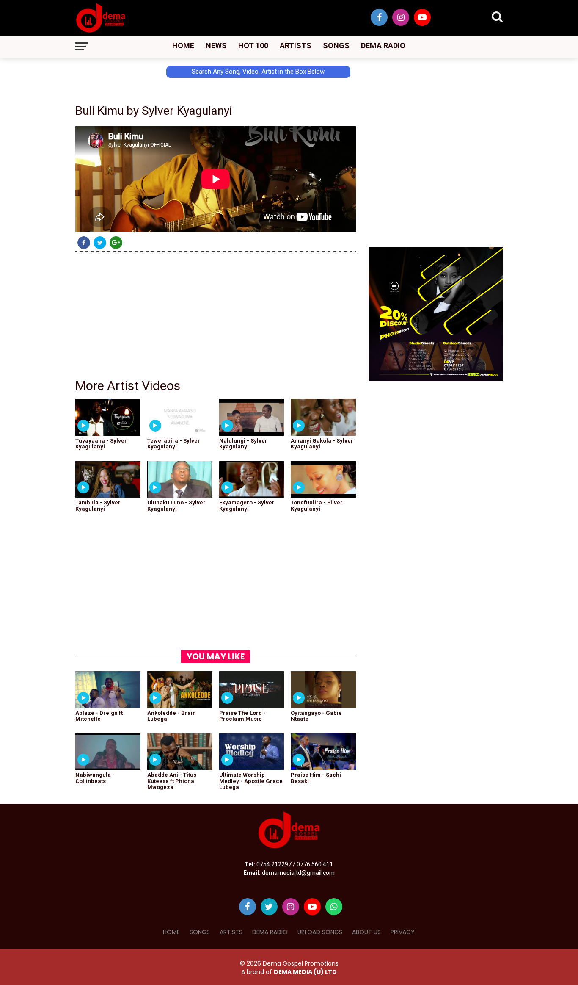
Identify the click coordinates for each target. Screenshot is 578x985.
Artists (295, 45)
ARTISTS (231, 932)
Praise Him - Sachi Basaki (316, 778)
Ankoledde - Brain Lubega (171, 716)
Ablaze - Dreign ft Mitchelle (99, 716)
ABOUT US (366, 932)
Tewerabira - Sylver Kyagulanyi (173, 443)
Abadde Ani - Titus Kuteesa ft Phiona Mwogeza (171, 781)
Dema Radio (383, 45)
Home (183, 45)
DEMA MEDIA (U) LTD (305, 972)
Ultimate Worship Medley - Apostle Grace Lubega (251, 781)
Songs (336, 45)
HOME (171, 932)
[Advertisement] (38, 164)
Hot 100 (253, 45)
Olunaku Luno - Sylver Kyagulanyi (176, 505)
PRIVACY (403, 932)
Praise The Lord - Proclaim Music (242, 716)
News (216, 45)
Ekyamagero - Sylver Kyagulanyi (247, 505)
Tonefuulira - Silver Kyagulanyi (317, 505)
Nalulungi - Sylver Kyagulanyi (243, 443)
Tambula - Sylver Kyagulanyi (98, 505)
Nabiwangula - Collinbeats (95, 778)
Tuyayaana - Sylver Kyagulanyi (101, 443)
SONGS (200, 932)
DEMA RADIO (270, 932)
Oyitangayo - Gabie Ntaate (316, 716)
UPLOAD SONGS (319, 932)
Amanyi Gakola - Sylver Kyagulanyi (322, 443)
